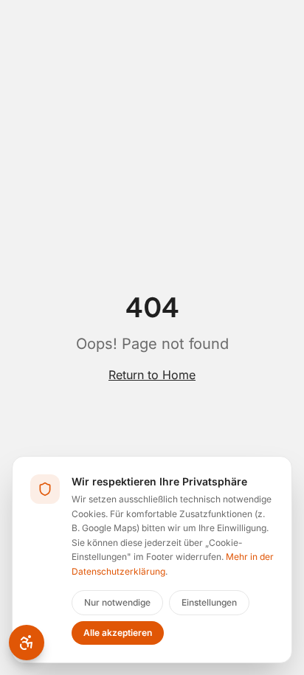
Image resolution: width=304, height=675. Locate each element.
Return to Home (152, 374)
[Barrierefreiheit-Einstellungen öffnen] (26, 642)
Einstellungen (209, 602)
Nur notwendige (117, 602)
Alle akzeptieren (117, 632)
